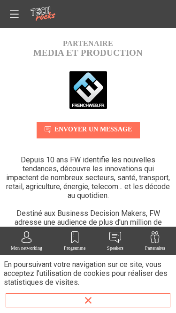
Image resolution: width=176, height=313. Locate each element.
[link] (26, 241)
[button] (14, 14)
